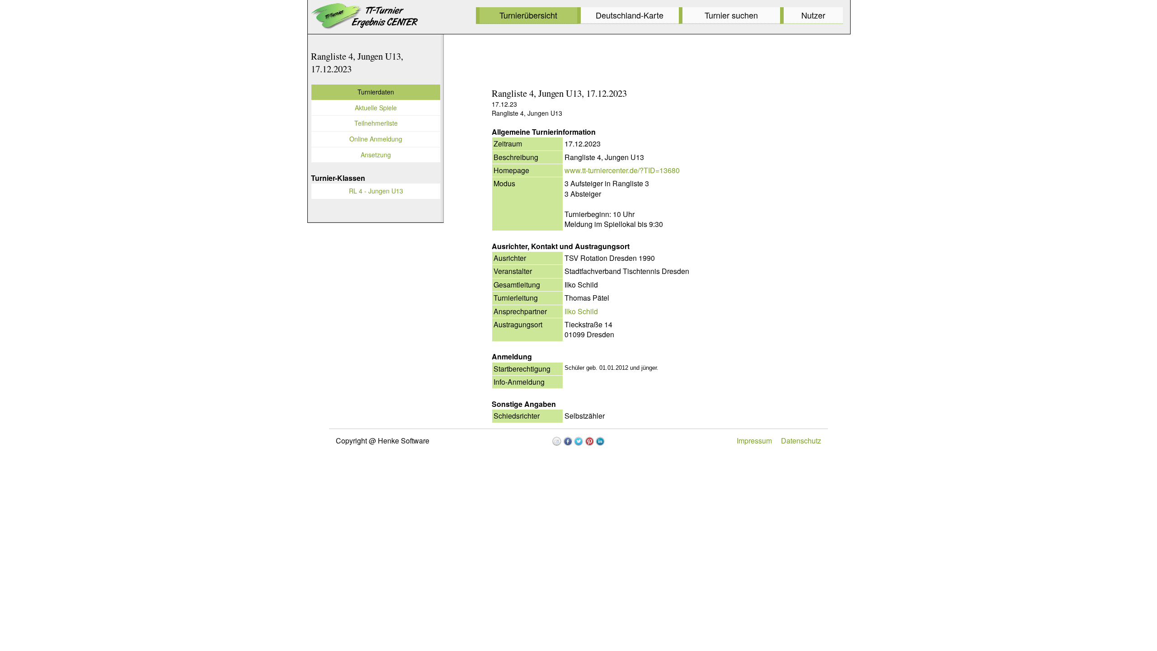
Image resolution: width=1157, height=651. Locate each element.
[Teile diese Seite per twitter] (578, 441)
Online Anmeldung (375, 138)
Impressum (754, 440)
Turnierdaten (375, 91)
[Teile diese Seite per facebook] (567, 441)
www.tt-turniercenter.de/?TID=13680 (622, 170)
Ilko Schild (581, 311)
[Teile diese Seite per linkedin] (600, 441)
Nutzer (813, 15)
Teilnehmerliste (376, 122)
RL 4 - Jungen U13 (376, 190)
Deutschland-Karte (629, 15)
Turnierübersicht (528, 15)
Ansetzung (376, 154)
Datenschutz (801, 440)
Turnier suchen (731, 15)
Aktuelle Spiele (376, 107)
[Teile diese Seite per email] (556, 441)
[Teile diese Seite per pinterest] (589, 441)
